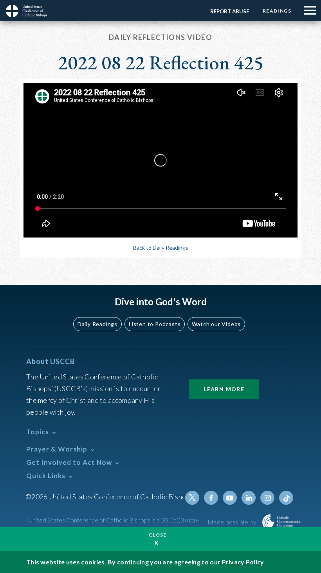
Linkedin (249, 498)
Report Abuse (229, 11)
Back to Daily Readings (160, 247)
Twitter (192, 498)
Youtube (230, 498)
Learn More (224, 389)
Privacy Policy (243, 562)
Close (158, 535)
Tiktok (286, 498)
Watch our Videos (216, 324)
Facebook (211, 498)
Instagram (267, 498)
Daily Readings (97, 324)
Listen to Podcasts (154, 324)
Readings (277, 11)
